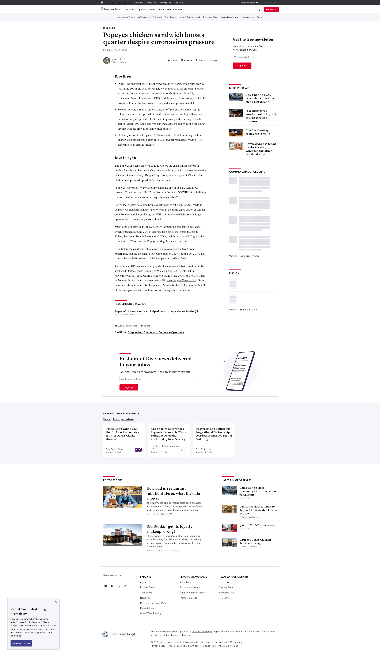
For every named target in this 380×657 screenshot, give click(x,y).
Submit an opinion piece (192, 592)
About (143, 582)
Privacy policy (158, 645)
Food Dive (138, 2)
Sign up (273, 9)
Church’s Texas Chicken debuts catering (255, 541)
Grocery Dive (151, 2)
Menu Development (230, 17)
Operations (248, 17)
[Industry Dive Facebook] (112, 586)
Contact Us (146, 592)
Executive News (210, 17)
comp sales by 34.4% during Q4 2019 (177, 253)
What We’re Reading (151, 613)
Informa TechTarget (202, 631)
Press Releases (174, 9)
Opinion (142, 9)
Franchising (170, 17)
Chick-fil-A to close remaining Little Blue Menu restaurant (260, 98)
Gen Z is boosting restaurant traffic (258, 131)
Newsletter (145, 597)
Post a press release (249, 255)
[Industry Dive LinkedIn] (105, 586)
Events (160, 9)
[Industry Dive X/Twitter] (118, 586)
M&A (198, 17)
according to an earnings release (136, 144)
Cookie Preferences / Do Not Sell (220, 645)
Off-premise (144, 17)
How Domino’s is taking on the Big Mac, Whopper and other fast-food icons (261, 149)
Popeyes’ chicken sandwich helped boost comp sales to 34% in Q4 (156, 311)
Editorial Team (147, 587)
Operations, (151, 332)
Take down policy (192, 645)
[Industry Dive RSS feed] (125, 586)
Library (151, 9)
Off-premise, (135, 332)
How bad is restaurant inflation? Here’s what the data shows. (173, 493)
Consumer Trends (126, 17)
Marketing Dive (165, 2)
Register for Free (21, 643)
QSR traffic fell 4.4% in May (257, 525)
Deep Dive (130, 9)
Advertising (185, 582)
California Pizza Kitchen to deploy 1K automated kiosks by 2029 (258, 510)
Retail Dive (179, 2)
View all (233, 255)
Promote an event (248, 309)
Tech (259, 17)
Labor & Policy (186, 17)
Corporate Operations (171, 332)
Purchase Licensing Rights (154, 602)
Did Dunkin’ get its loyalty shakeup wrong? (170, 529)
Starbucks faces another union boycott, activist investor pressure (261, 116)
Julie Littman (118, 58)
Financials (157, 17)
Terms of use (174, 645)
